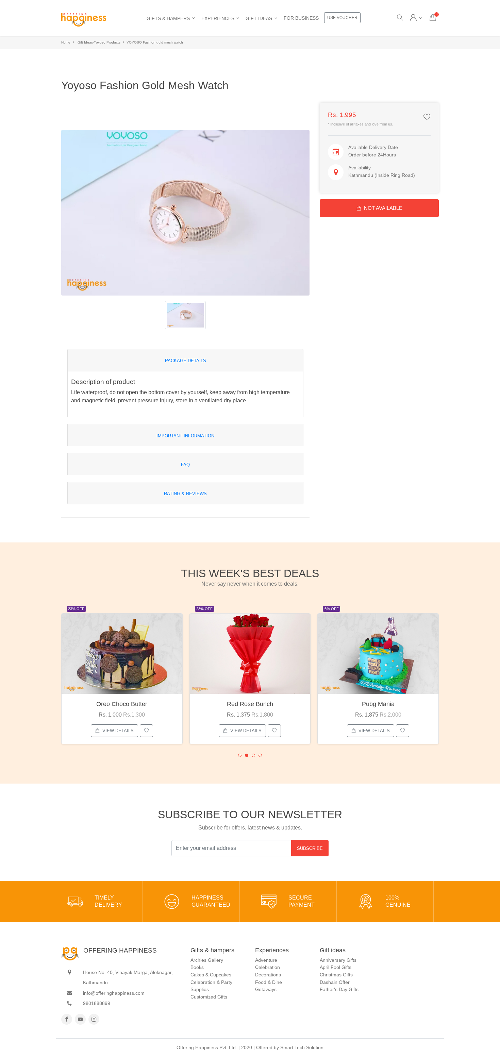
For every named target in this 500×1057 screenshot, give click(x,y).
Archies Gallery (206, 960)
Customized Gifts (208, 997)
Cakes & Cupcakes (210, 974)
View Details (118, 730)
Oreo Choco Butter (121, 704)
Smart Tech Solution (301, 1047)
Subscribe (310, 848)
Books (197, 967)
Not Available (383, 208)
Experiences (217, 18)
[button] (239, 755)
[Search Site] (399, 18)
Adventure (266, 960)
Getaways (266, 989)
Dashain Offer (335, 982)
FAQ (185, 464)
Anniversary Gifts (338, 960)
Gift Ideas (259, 18)
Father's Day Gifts (339, 989)
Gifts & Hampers (168, 18)
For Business (301, 18)
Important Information (185, 435)
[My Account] (416, 18)
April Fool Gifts (335, 967)
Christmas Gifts (336, 974)
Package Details (185, 360)
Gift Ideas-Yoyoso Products (99, 42)
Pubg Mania (378, 704)
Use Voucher (342, 17)
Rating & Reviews (185, 493)
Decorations (268, 974)
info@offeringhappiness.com (114, 993)
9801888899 (96, 1003)
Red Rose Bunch (250, 704)
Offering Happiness (120, 950)
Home (65, 42)
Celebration (267, 967)
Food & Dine (268, 982)
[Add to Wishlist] (427, 117)
